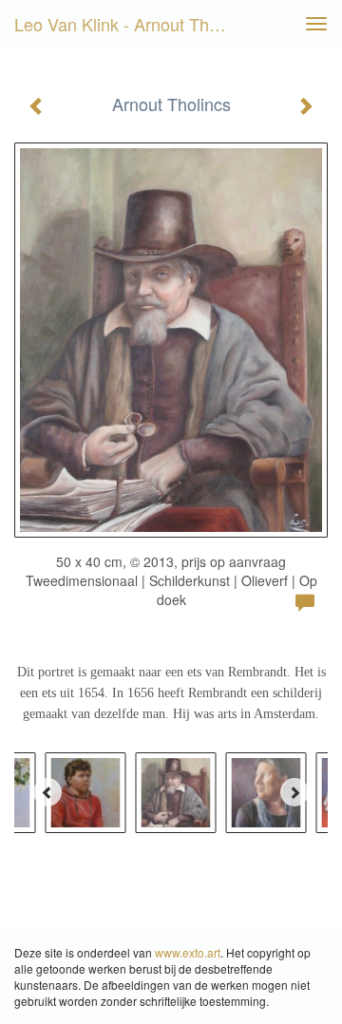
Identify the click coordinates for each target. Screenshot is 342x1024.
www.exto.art (187, 952)
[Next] (294, 792)
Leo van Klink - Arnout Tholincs (131, 23)
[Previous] (47, 792)
